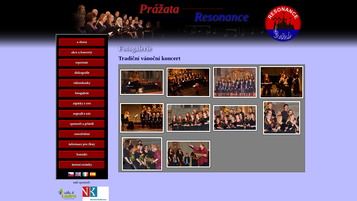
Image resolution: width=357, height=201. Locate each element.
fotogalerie (82, 93)
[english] (78, 175)
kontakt (82, 154)
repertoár (82, 62)
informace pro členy (82, 144)
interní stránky (82, 164)
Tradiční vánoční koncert (149, 58)
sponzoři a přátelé (82, 124)
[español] (93, 175)
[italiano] (85, 175)
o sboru (82, 42)
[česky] (71, 175)
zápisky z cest (82, 103)
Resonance (221, 16)
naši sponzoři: (81, 182)
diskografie (81, 73)
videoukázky (81, 83)
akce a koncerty (81, 52)
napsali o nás (82, 113)
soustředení (82, 134)
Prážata (159, 8)
